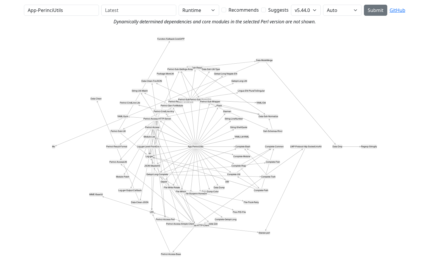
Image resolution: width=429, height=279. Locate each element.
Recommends (244, 10)
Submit (375, 10)
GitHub (397, 10)
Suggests (278, 10)
